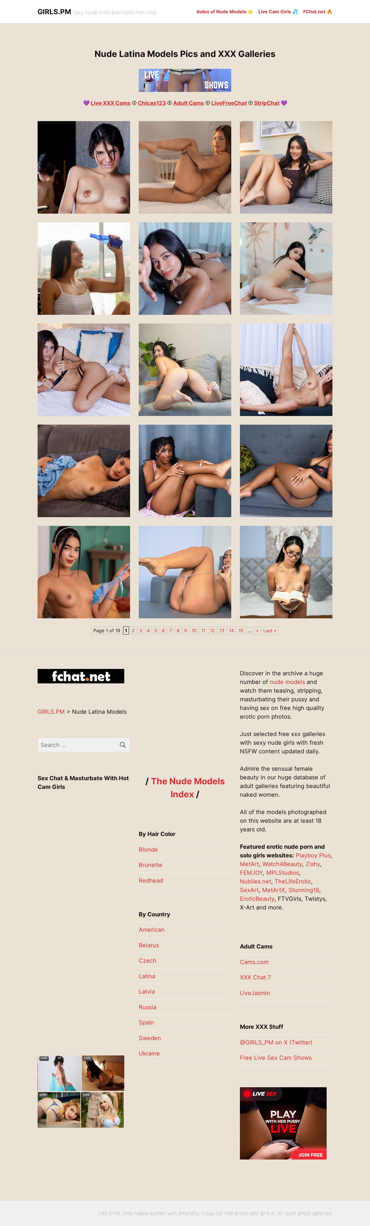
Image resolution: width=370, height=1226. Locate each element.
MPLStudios (282, 872)
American (151, 929)
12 (212, 630)
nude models (287, 681)
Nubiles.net (255, 881)
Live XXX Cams (111, 103)
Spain (146, 1022)
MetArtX (273, 890)
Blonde (148, 849)
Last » (270, 630)
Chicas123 (152, 103)
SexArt (249, 890)
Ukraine (149, 1053)
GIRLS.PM (54, 12)
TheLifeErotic (293, 881)
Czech (147, 960)
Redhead (151, 880)
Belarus (149, 945)
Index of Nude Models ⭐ (225, 11)
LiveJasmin (255, 993)
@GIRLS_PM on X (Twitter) (276, 1042)
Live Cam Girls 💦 (278, 11)
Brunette (150, 864)
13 (221, 630)
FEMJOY (251, 872)
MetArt (249, 864)
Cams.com (254, 962)
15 (240, 630)
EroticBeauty (257, 898)
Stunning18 (303, 890)
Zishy (313, 864)
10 (194, 630)
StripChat (267, 103)
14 (231, 630)
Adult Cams (188, 103)
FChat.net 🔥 (317, 11)
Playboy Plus (313, 855)
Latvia (147, 991)
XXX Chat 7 (255, 977)
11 (203, 630)
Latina (147, 976)
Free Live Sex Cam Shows (276, 1057)
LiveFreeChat (229, 103)
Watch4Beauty (282, 864)
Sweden (150, 1038)
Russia (147, 1007)
